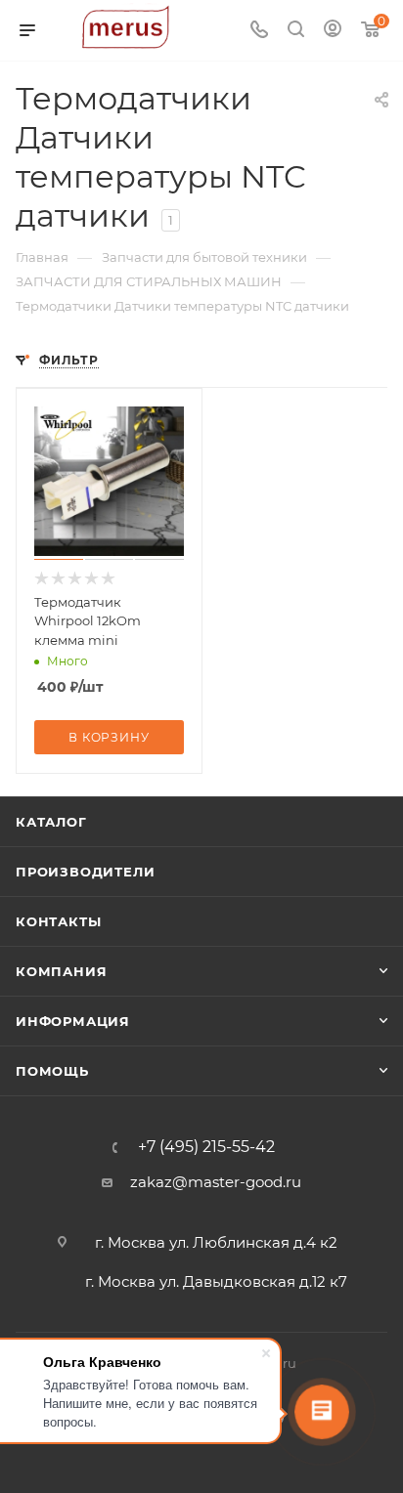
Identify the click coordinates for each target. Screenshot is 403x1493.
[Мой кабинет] (332, 30)
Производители (85, 871)
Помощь (52, 1071)
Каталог (51, 822)
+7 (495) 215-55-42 (206, 1147)
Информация (73, 1021)
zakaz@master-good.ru (215, 1182)
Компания (61, 971)
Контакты (58, 921)
